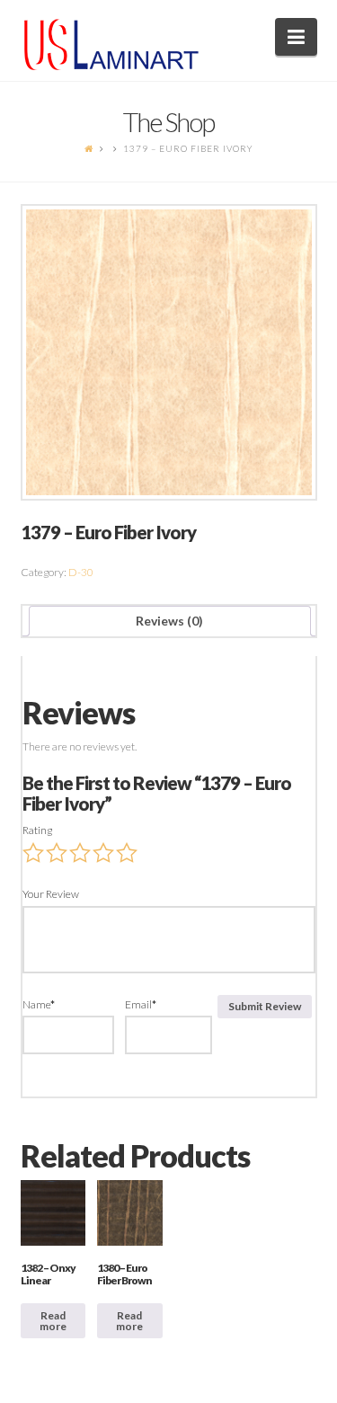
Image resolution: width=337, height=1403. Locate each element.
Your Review (50, 894)
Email (140, 1004)
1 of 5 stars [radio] (33, 853)
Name (39, 1004)
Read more (53, 1321)
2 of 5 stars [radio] (56, 853)
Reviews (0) (169, 620)
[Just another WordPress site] (112, 45)
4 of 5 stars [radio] (103, 853)
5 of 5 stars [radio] (126, 853)
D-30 (80, 572)
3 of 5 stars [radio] (80, 853)
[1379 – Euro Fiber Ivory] (169, 352)
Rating (37, 830)
